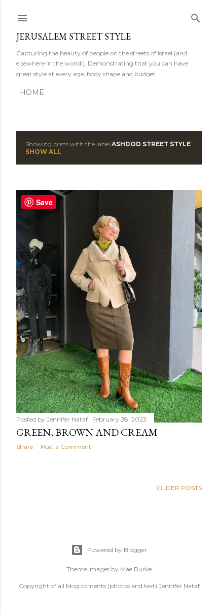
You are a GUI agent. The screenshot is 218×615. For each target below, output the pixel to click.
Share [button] (24, 446)
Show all (43, 151)
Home (32, 92)
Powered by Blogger (117, 550)
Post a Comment (66, 446)
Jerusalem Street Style (73, 36)
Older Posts (179, 488)
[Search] (196, 16)
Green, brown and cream (87, 432)
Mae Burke (136, 569)
